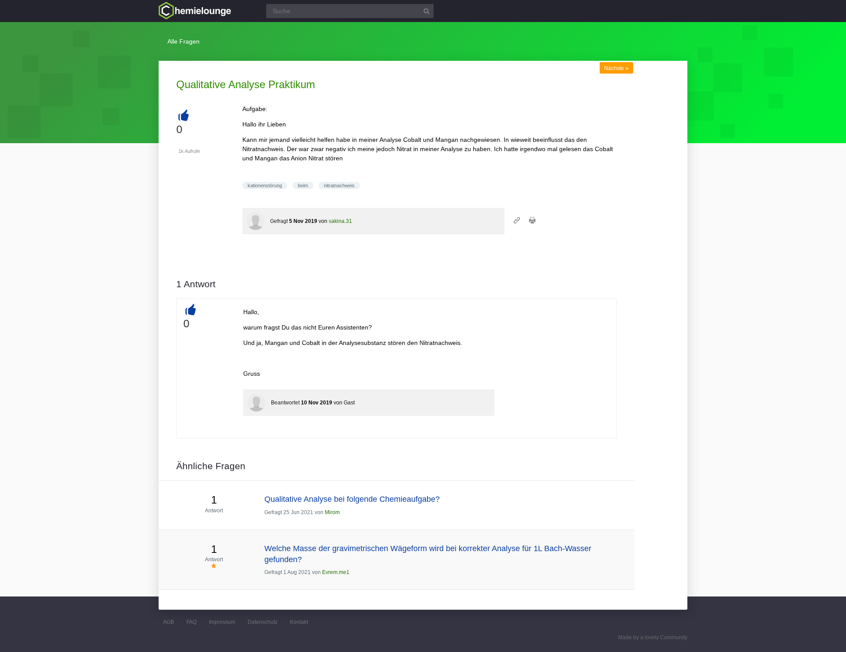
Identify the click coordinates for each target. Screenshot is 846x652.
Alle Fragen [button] (183, 41)
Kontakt (299, 622)
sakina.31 (340, 221)
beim (303, 185)
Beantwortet (285, 403)
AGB (168, 622)
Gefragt (279, 221)
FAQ (191, 622)
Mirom (332, 512)
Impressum (222, 622)
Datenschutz (263, 622)
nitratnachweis (339, 185)
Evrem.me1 (335, 572)
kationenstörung (265, 185)
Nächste (616, 68)
